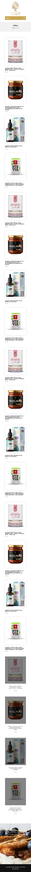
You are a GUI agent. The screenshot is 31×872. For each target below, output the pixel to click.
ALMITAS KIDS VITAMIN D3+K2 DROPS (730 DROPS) (13, 146)
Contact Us (9, 851)
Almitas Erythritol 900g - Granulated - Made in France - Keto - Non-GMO (15, 69)
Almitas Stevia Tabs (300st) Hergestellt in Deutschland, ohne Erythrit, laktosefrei (14, 184)
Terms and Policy (10, 854)
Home (13, 28)
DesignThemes (15, 868)
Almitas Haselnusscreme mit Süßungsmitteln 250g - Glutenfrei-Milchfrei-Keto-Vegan (14, 108)
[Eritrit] (15, 8)
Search (8, 848)
